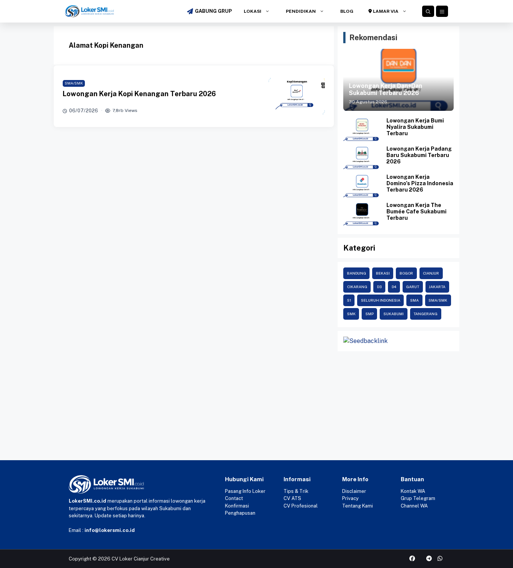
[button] (428, 11)
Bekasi (383, 273)
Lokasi (252, 11)
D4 (394, 286)
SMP (369, 313)
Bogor (406, 273)
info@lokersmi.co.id (109, 530)
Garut (412, 286)
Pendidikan (300, 11)
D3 (379, 286)
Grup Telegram (418, 498)
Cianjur (431, 273)
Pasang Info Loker (245, 491)
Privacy (350, 498)
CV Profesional (301, 506)
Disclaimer (354, 491)
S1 (349, 300)
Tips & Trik (296, 491)
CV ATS (292, 498)
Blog (346, 11)
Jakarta (437, 286)
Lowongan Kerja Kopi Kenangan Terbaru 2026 (139, 94)
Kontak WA (413, 491)
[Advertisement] (225, 407)
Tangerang (425, 313)
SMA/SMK (74, 83)
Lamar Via (385, 11)
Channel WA (414, 506)
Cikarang (357, 286)
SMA (414, 300)
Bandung (356, 273)
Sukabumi (393, 313)
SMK (351, 313)
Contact (234, 498)
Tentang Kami (357, 506)
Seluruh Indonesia (380, 300)
